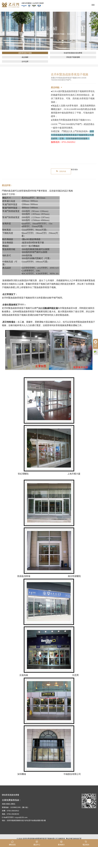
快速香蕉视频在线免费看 (73, 53)
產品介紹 (45, 34)
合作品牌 (25, 61)
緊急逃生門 (71, 34)
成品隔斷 (25, 57)
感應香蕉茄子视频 (58, 34)
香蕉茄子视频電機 (73, 57)
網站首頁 (36, 34)
